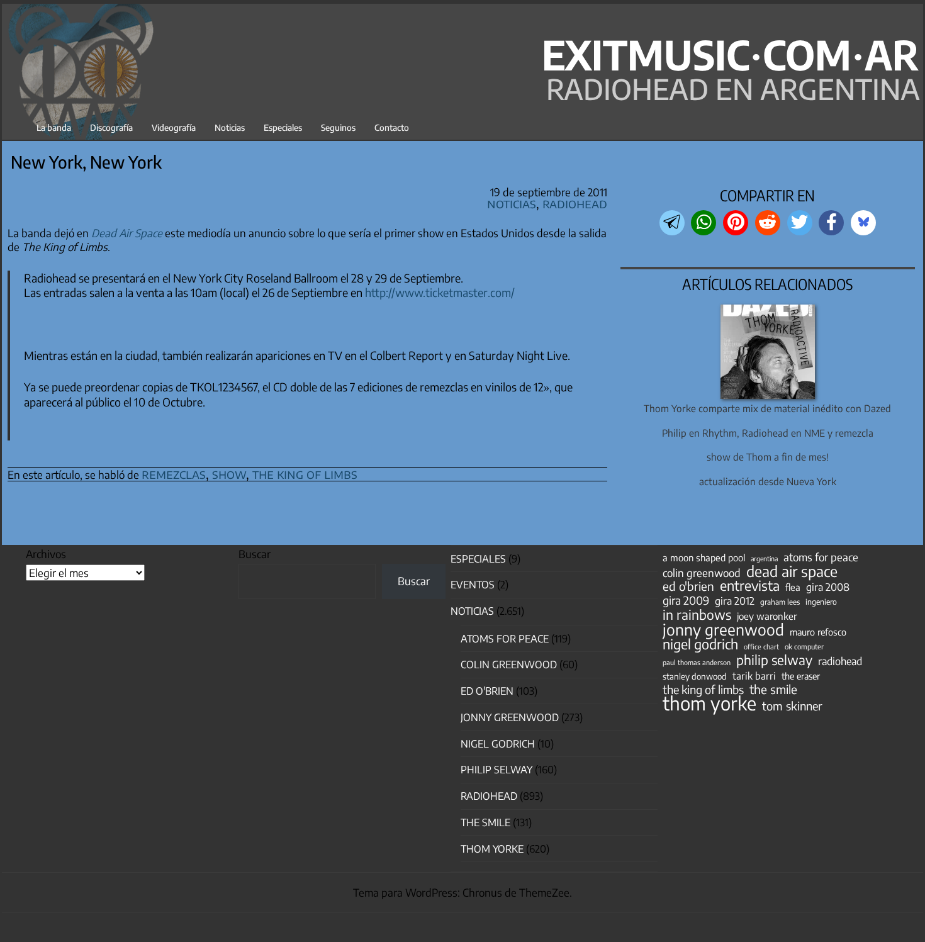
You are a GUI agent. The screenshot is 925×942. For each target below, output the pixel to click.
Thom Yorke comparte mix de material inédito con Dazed (767, 408)
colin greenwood (702, 573)
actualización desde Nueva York (767, 481)
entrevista (750, 586)
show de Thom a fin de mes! (768, 457)
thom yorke (709, 703)
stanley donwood (695, 676)
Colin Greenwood (509, 664)
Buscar (254, 554)
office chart (761, 646)
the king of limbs (304, 473)
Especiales (283, 127)
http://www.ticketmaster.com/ (440, 292)
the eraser (801, 675)
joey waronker (767, 616)
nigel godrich (498, 743)
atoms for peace (820, 557)
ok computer (804, 646)
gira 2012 (734, 601)
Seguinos (338, 127)
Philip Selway (496, 769)
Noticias (230, 127)
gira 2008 (827, 587)
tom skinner (792, 706)
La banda (53, 127)
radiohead (840, 661)
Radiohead (574, 203)
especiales (478, 558)
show (229, 473)
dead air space (792, 571)
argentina (764, 558)
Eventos (473, 584)
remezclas (174, 473)
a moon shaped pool (704, 557)
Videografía (174, 127)
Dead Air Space (126, 233)
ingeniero (821, 602)
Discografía (111, 127)
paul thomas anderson (697, 662)
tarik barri (754, 675)
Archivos (46, 554)
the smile (773, 689)
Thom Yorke (492, 849)
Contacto (391, 127)
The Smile (485, 822)
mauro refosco (818, 631)
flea (792, 587)
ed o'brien (688, 586)
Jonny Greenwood (510, 717)
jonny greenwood (723, 629)
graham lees (780, 602)
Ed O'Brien (487, 691)
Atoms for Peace (505, 638)
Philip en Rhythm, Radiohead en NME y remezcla (767, 433)
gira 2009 (686, 600)
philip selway (774, 660)
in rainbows (697, 614)
